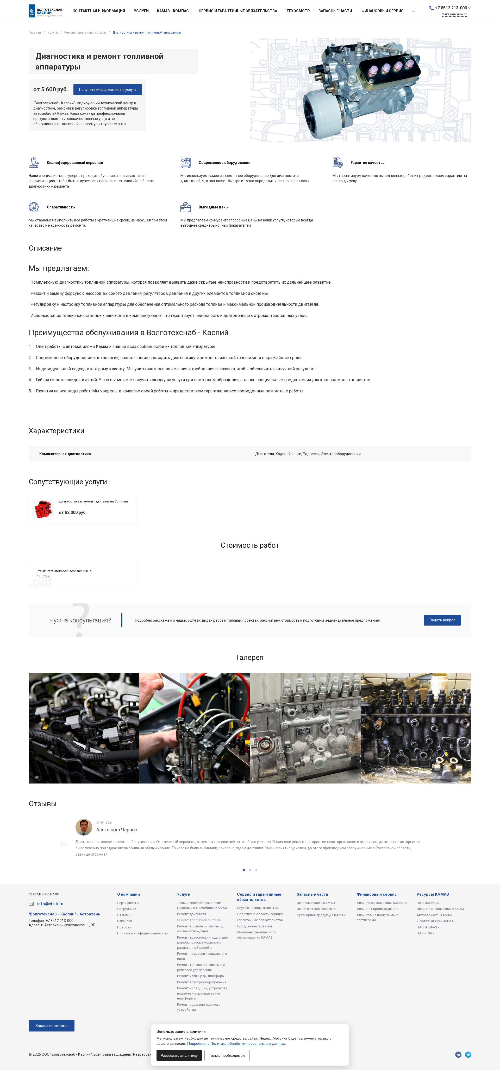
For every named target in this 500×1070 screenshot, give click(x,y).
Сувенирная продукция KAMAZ (321, 915)
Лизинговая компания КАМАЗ (440, 909)
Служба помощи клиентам (258, 908)
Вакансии (124, 921)
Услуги (183, 894)
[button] (244, 870)
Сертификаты (128, 903)
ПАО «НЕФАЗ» (428, 927)
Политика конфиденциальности (142, 933)
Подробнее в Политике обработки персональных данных (236, 1043)
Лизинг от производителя (377, 909)
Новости (124, 927)
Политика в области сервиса (260, 914)
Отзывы (123, 915)
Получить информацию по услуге (107, 89)
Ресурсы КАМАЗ (433, 894)
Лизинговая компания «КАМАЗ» (382, 903)
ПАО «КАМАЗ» (428, 903)
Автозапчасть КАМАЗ (434, 915)
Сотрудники (126, 909)
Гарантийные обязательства (260, 920)
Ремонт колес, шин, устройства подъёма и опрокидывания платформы (202, 993)
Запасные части (312, 894)
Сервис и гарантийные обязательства (259, 897)
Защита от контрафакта (316, 909)
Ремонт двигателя (191, 914)
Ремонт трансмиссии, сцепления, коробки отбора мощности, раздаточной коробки (203, 942)
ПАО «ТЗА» (425, 933)
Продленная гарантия (254, 926)
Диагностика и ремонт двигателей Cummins (94, 501)
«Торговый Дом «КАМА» (436, 921)
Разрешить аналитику (179, 1055)
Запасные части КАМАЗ (316, 903)
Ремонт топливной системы (199, 920)
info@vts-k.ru (50, 903)
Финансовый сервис (377, 894)
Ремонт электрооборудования (201, 982)
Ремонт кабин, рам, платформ (200, 976)
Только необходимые (227, 1055)
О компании (128, 894)
